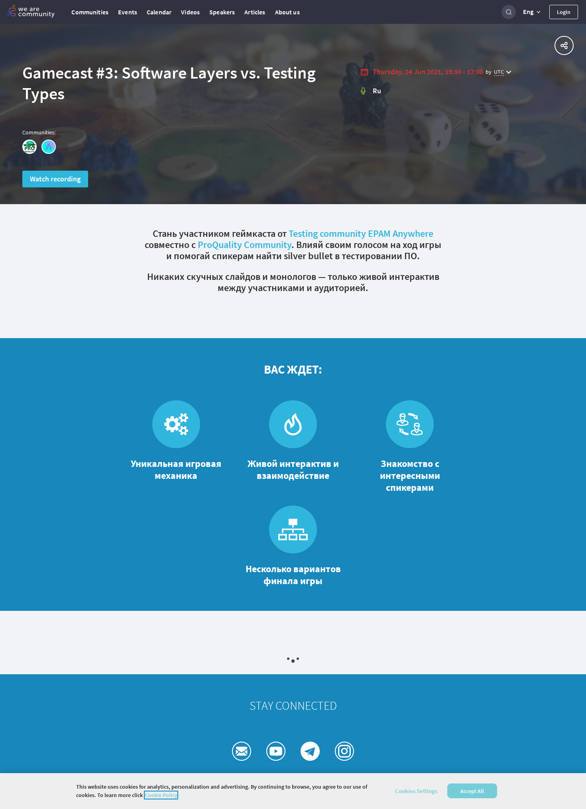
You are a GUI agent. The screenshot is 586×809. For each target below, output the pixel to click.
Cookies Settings (416, 791)
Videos (190, 12)
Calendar (159, 12)
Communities (89, 12)
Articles (254, 12)
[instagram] (344, 751)
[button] (532, 12)
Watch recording (55, 178)
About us (287, 12)
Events (127, 12)
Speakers (222, 12)
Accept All (472, 791)
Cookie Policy (161, 795)
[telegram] (310, 751)
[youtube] (276, 751)
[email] (242, 751)
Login (563, 12)
